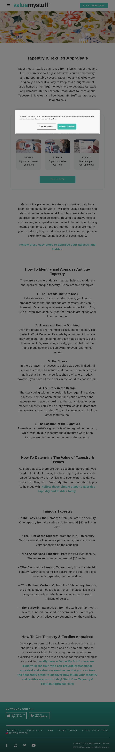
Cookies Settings (46, 126)
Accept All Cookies (67, 126)
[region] (57, 122)
